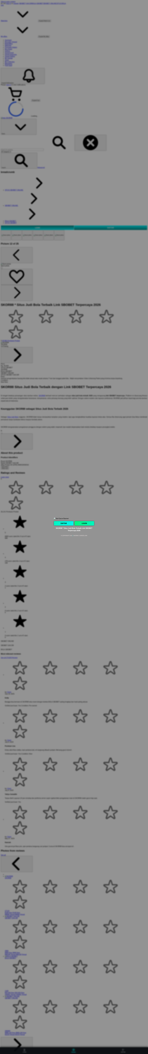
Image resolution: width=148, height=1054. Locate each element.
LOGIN (84, 523)
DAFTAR (64, 523)
